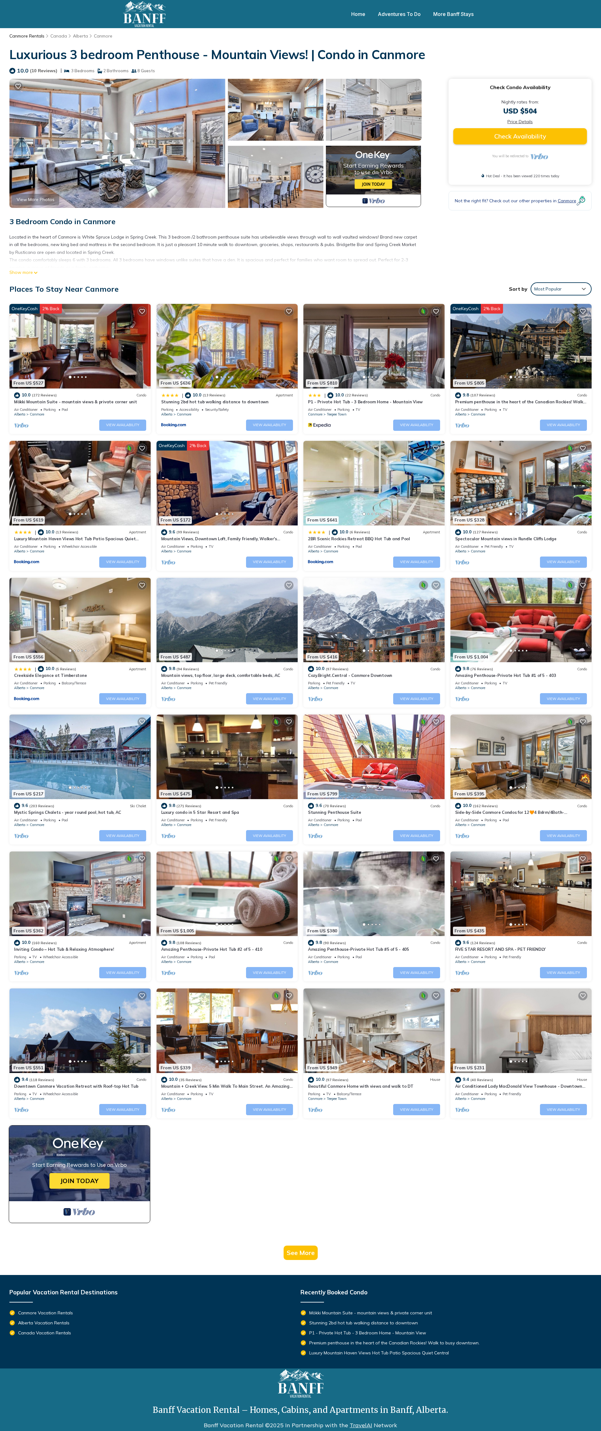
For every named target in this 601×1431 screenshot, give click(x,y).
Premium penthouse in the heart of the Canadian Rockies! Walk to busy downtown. (394, 1343)
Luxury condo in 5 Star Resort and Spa (200, 812)
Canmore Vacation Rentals (45, 1313)
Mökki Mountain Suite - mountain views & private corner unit (75, 401)
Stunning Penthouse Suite (334, 812)
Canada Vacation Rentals (44, 1333)
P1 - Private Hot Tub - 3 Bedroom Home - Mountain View (365, 401)
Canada (58, 36)
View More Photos (35, 199)
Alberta (80, 36)
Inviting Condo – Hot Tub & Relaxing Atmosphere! (64, 949)
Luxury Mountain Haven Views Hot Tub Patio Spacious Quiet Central (379, 1353)
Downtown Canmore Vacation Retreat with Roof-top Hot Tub (76, 1086)
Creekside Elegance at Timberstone (50, 675)
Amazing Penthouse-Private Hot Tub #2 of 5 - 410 (211, 949)
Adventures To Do (399, 14)
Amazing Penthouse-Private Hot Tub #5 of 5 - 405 (358, 949)
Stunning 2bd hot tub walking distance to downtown (215, 401)
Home (358, 14)
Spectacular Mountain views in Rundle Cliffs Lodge (506, 538)
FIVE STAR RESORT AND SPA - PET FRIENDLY (500, 949)
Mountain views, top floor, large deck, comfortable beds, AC (220, 675)
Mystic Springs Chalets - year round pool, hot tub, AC (67, 812)
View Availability (122, 425)
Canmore (103, 36)
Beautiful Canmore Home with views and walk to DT (361, 1086)
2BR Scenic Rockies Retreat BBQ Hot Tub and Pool (359, 538)
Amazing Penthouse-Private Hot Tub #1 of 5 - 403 (505, 675)
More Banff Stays (453, 14)
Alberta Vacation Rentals (43, 1323)
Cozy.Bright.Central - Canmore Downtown (350, 675)
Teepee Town (337, 414)
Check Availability (520, 136)
